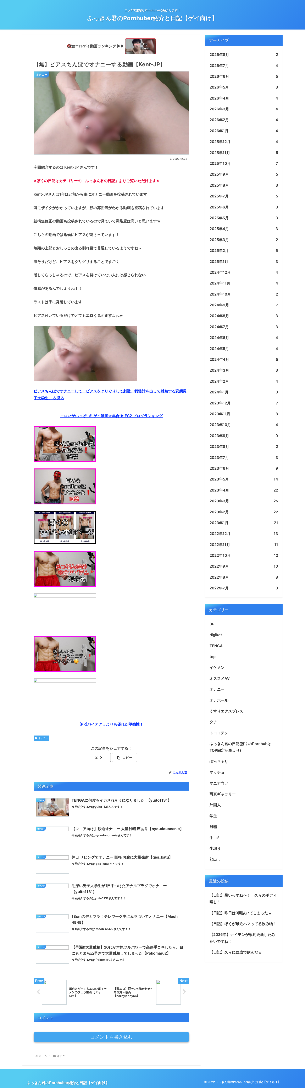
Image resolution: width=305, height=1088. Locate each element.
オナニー (43, 738)
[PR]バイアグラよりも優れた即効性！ (111, 724)
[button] (124, 757)
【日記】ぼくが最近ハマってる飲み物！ (243, 924)
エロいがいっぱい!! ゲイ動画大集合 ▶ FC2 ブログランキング (111, 416)
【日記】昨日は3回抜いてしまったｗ (241, 913)
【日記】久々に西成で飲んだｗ (236, 952)
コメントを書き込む (111, 1037)
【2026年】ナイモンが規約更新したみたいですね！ (242, 937)
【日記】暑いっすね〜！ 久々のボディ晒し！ (243, 898)
